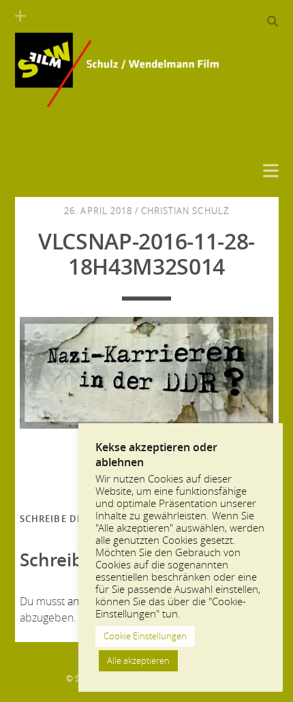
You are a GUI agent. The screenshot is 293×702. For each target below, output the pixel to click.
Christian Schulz (185, 210)
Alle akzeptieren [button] (138, 660)
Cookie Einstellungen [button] (145, 636)
